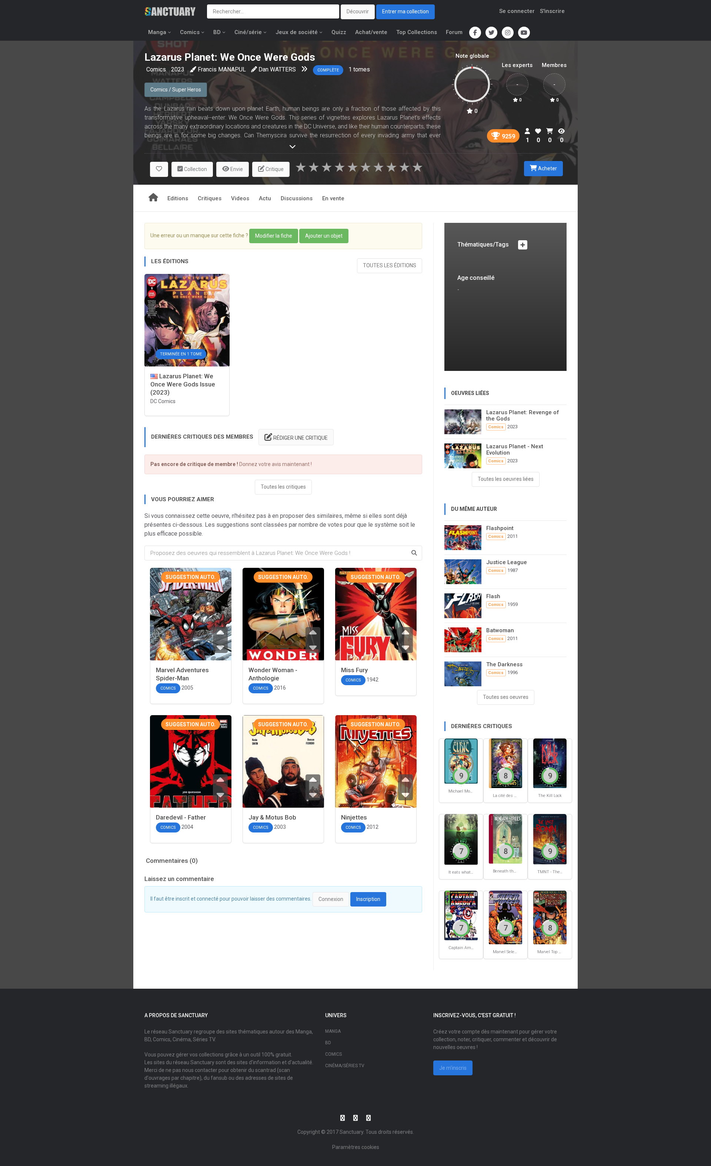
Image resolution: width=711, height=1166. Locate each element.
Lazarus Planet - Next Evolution (514, 449)
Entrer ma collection (405, 11)
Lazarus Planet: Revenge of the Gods (522, 415)
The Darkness (504, 664)
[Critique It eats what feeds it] (461, 838)
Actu (265, 198)
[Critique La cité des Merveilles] (505, 762)
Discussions (297, 198)
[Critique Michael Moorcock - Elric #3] (461, 760)
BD (217, 32)
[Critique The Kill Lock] (550, 762)
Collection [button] (195, 169)
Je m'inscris (453, 1068)
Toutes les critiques (283, 487)
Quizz (338, 32)
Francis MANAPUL (222, 69)
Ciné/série (248, 32)
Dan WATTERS (277, 69)
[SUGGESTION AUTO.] (190, 627)
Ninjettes (354, 817)
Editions (177, 198)
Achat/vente (371, 32)
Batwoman (500, 630)
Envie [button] (236, 169)
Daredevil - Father (181, 817)
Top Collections (416, 32)
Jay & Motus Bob (272, 817)
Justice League (506, 562)
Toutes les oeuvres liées (506, 479)
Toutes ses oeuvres (505, 697)
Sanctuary (351, 1132)
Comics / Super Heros (175, 90)
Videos (240, 198)
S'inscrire (552, 11)
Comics (190, 32)
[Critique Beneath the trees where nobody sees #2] (505, 838)
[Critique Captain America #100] (461, 915)
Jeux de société (297, 32)
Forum (454, 32)
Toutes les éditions (389, 265)
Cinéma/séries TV (344, 1065)
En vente (333, 198)
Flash (493, 596)
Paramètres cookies (355, 1147)
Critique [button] (274, 169)
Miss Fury (354, 670)
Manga (157, 32)
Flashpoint (500, 528)
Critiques (209, 198)
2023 (177, 69)
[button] (159, 169)
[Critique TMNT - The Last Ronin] (550, 838)
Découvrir (358, 11)
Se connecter (517, 11)
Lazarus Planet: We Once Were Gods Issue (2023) (182, 384)
